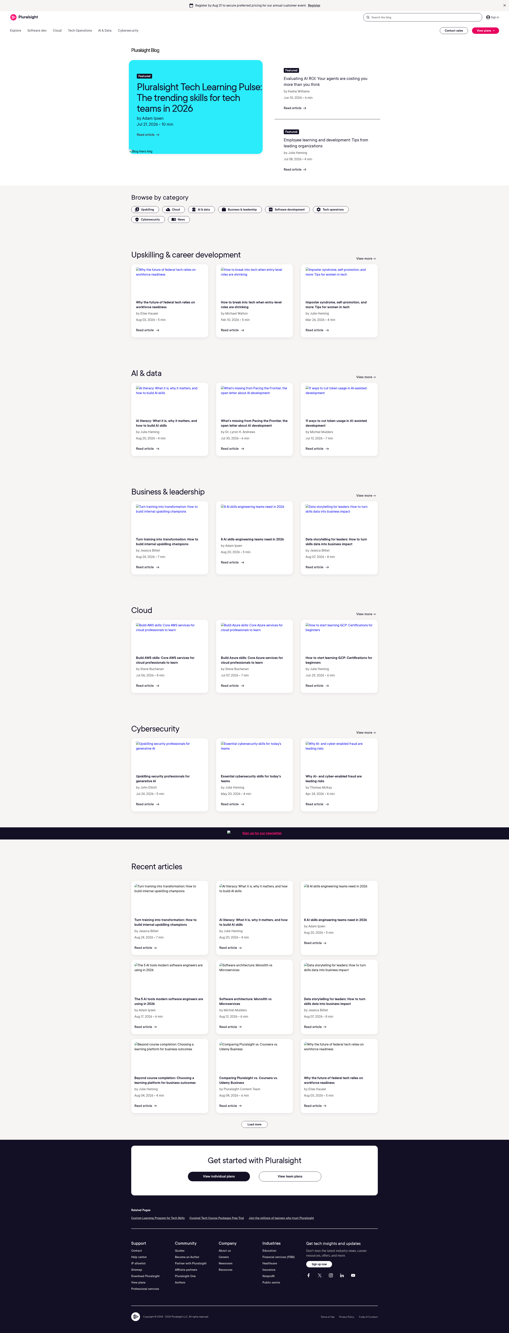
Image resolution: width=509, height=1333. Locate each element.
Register (314, 5)
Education (269, 1250)
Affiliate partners (186, 1269)
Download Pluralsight (145, 1276)
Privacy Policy (346, 1316)
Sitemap (136, 1269)
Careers (224, 1257)
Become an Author (187, 1257)
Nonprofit (268, 1276)
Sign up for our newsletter (262, 833)
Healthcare (269, 1263)
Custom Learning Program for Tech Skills (158, 1218)
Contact (136, 1250)
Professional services (145, 1288)
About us (225, 1250)
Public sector (271, 1282)
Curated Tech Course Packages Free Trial (216, 1218)
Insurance (268, 1269)
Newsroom (225, 1263)
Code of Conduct (368, 1316)
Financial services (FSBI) (278, 1257)
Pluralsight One (185, 1276)
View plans (138, 1282)
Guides (180, 1250)
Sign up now (319, 1264)
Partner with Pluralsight (191, 1263)
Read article (145, 135)
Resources (225, 1269)
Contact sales (454, 30)
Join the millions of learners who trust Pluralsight (281, 1218)
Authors (180, 1282)
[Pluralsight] (24, 17)
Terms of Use (327, 1316)
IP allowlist (138, 1263)
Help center (139, 1257)
